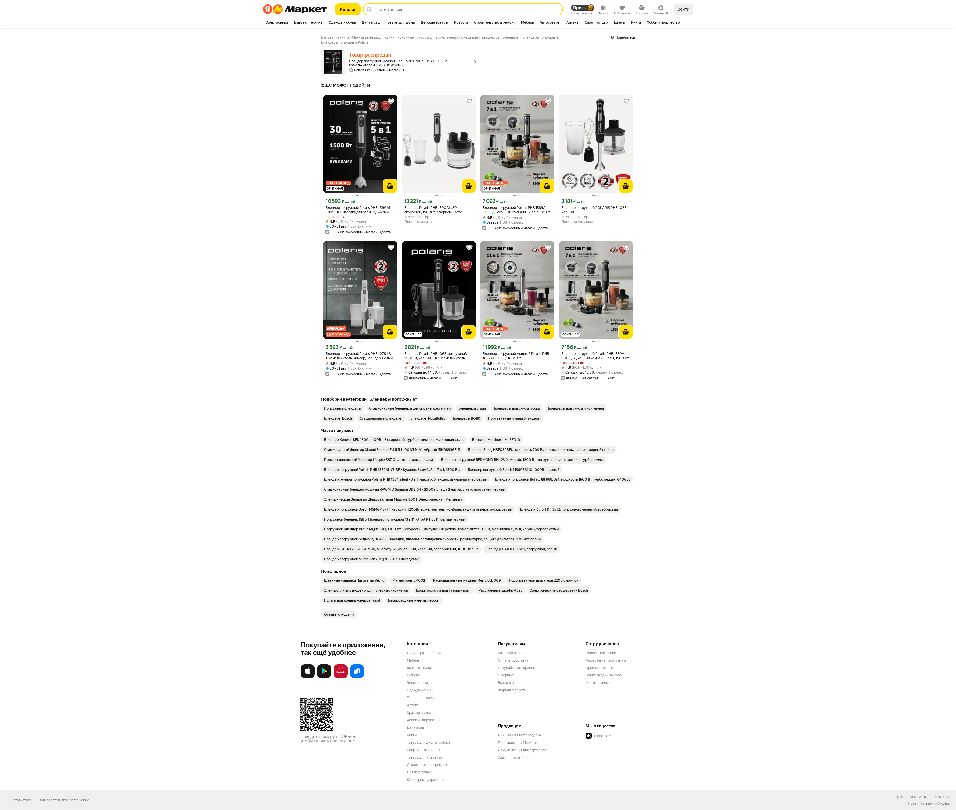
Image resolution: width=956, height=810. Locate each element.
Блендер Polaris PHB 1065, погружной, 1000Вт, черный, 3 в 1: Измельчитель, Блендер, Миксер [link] (435, 356)
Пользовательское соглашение (63, 800)
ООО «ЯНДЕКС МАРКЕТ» (929, 797)
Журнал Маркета (512, 690)
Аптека (412, 705)
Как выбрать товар (513, 653)
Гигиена (413, 675)
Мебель (413, 660)
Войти (683, 9)
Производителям (600, 668)
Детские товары (420, 772)
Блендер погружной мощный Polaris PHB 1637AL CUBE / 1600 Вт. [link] (516, 356)
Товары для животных (425, 757)
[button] (620, 736)
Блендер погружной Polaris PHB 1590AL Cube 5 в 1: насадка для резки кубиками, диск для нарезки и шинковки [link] (358, 210)
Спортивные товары (423, 750)
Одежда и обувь (420, 690)
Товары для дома (420, 698)
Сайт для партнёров (514, 758)
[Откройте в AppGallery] (341, 677)
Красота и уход (419, 713)
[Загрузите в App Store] (308, 677)
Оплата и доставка (513, 660)
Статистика (22, 800)
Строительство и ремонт (427, 765)
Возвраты (506, 683)
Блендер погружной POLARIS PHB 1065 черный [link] (594, 210)
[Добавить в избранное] (390, 101)
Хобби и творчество (423, 720)
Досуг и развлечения (424, 653)
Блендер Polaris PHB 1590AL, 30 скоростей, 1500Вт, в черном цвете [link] (433, 210)
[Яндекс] (944, 803)
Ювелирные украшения (426, 780)
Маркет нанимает (600, 683)
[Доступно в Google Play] (324, 677)
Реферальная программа (606, 660)
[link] (342, 408)
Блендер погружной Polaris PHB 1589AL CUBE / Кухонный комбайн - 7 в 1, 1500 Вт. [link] (517, 210)
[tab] (277, 23)
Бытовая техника (420, 668)
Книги (412, 735)
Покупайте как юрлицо (516, 668)
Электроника (417, 683)
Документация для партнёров (522, 750)
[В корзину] (390, 186)
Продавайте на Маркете (517, 743)
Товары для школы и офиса (428, 742)
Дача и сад (415, 727)
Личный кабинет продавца (519, 735)
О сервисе (506, 675)
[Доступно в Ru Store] (357, 677)
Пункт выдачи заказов (604, 675)
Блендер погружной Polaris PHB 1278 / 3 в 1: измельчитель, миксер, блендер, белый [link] (360, 356)
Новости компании (601, 653)
